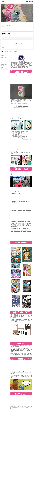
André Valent (17, 149)
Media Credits (3, 69)
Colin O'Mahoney (18, 117)
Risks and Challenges (4, 62)
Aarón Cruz (20, 135)
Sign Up (31, 1)
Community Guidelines (29, 406)
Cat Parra (22, 133)
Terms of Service (13, 407)
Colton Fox (23, 148)
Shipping (2, 67)
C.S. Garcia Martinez (22, 137)
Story (2, 51)
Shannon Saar (20, 132)
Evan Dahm (21, 116)
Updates (11, 51)
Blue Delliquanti (19, 114)
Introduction (3, 55)
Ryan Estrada (16, 135)
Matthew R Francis (25, 139)
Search (32, 51)
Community (15, 51)
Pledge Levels (6, 51)
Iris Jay (17, 115)
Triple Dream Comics (28, 131)
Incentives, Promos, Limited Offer (4, 65)
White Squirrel (28, 316)
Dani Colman (20, 106)
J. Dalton (25, 136)
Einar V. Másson (25, 106)
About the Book (3, 57)
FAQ (19, 51)
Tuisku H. (22, 147)
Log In (27, 1)
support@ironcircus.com (21, 400)
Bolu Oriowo (23, 107)
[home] (4, 1)
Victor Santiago (17, 107)
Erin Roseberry (28, 145)
